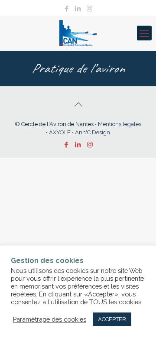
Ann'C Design (92, 132)
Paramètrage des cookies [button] (49, 319)
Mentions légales (119, 124)
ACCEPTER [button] (112, 319)
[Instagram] (89, 9)
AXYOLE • (62, 132)
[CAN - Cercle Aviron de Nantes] (78, 33)
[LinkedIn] (78, 9)
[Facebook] (67, 9)
